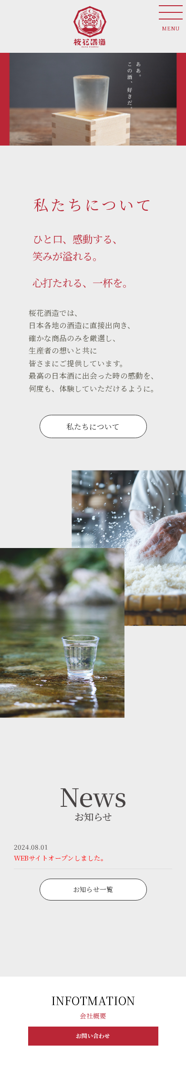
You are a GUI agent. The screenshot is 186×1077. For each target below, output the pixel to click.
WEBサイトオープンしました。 (60, 857)
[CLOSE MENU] (171, 12)
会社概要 (93, 1015)
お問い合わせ (93, 1035)
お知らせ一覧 (93, 889)
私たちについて (93, 426)
